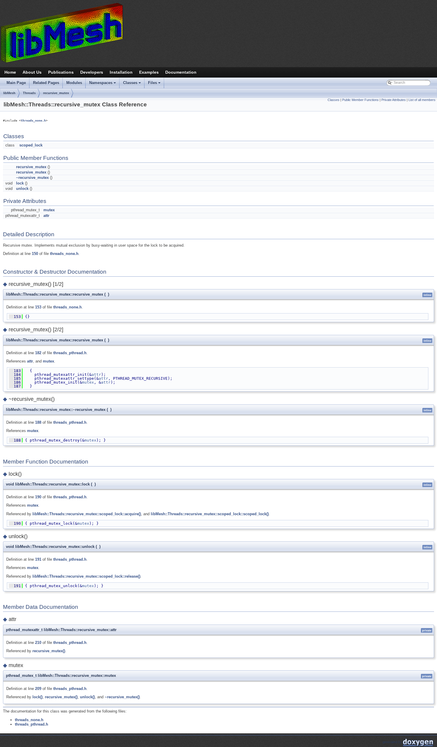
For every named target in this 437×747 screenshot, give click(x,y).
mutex (49, 210)
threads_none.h (33, 120)
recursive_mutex (56, 93)
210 (38, 642)
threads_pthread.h (70, 353)
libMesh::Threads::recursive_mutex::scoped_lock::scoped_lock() (210, 514)
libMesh (9, 93)
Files (154, 84)
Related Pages (46, 83)
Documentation (181, 72)
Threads (29, 93)
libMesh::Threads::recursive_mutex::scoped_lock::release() (86, 576)
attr (46, 215)
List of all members (422, 100)
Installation (121, 72)
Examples (149, 72)
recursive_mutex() (48, 651)
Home (10, 72)
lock (20, 183)
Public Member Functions (360, 100)
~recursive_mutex (32, 177)
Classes (132, 84)
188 (38, 422)
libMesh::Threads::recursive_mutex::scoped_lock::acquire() (86, 514)
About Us (32, 72)
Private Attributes (393, 100)
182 (38, 353)
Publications (61, 72)
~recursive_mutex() (122, 697)
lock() (37, 697)
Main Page (16, 83)
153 (38, 307)
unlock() (87, 697)
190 (38, 497)
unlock (22, 188)
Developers (91, 72)
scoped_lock (31, 145)
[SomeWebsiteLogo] (218, 32)
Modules (74, 83)
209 (38, 688)
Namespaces (103, 84)
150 (35, 253)
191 (38, 559)
